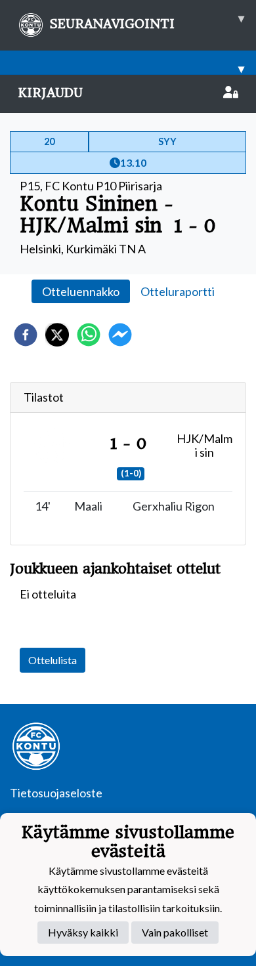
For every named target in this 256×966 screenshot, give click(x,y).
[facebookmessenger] (120, 334)
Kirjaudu (50, 92)
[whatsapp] (88, 334)
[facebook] (25, 334)
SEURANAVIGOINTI (146, 21)
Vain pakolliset (175, 932)
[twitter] (57, 334)
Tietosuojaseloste (56, 793)
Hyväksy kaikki (83, 932)
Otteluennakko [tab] (80, 291)
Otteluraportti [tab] (177, 291)
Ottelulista (52, 660)
